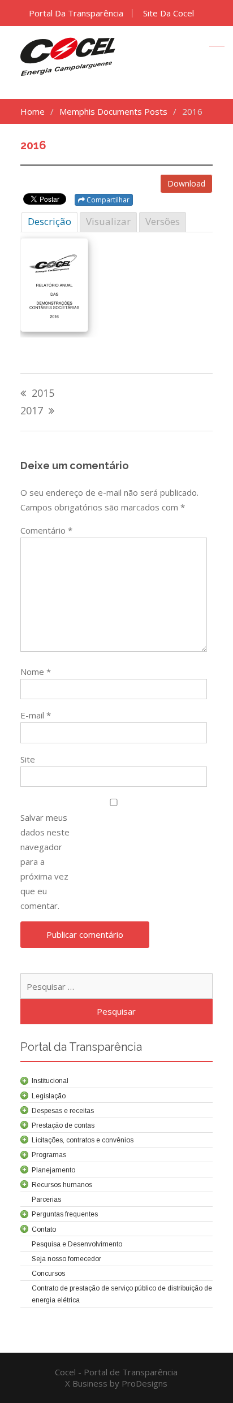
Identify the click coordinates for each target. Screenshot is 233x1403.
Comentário (46, 530)
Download (186, 183)
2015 (43, 394)
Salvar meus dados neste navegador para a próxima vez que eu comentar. (45, 861)
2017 (31, 411)
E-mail (35, 715)
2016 (33, 145)
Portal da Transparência (76, 13)
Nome (35, 671)
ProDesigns (144, 1383)
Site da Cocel (168, 13)
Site (27, 759)
